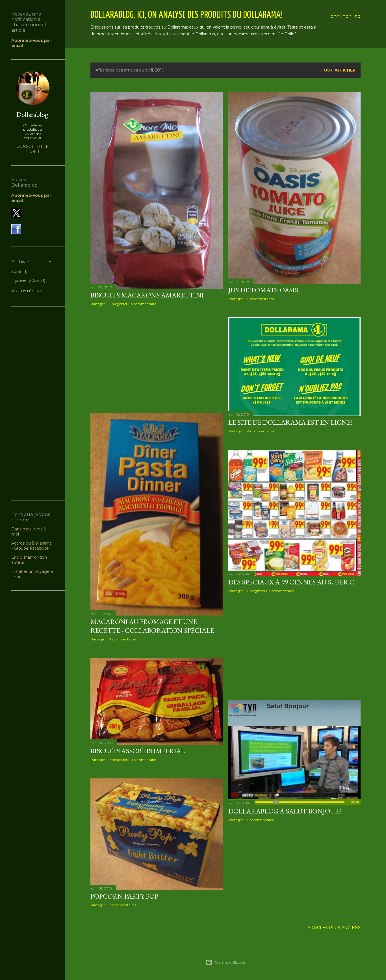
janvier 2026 (29, 280)
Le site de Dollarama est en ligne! (290, 422)
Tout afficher (337, 70)
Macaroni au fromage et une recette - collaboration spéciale (152, 626)
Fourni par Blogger (230, 962)
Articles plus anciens (334, 927)
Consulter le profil (32, 149)
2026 (18, 271)
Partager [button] (97, 304)
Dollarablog (32, 114)
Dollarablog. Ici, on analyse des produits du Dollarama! (186, 15)
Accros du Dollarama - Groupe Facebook (31, 546)
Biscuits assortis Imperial (137, 750)
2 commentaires (122, 639)
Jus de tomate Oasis (263, 290)
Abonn (18, 195)
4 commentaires (260, 431)
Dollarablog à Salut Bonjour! (285, 811)
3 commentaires (122, 905)
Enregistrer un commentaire (132, 304)
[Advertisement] (156, 359)
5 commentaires (260, 820)
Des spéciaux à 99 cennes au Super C (291, 582)
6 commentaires (260, 299)
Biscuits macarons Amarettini (147, 295)
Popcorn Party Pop (124, 896)
